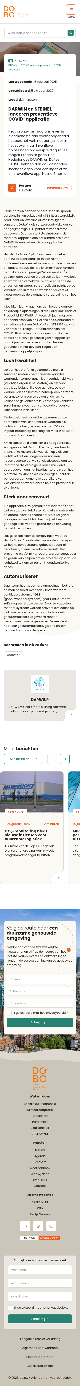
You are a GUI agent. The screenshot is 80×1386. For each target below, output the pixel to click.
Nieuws (22, 60)
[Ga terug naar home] (17, 12)
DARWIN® (26, 190)
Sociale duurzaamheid (40, 1104)
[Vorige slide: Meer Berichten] (52, 759)
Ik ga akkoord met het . (40, 1013)
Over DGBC (40, 1180)
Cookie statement (40, 1366)
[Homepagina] (10, 60)
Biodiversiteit (40, 1128)
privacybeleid (56, 1013)
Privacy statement (40, 1357)
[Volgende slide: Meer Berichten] (65, 759)
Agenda (40, 1156)
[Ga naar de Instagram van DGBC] (38, 1226)
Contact (40, 1186)
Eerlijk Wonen (40, 1214)
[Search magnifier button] (71, 33)
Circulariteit (40, 1116)
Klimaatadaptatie (40, 1110)
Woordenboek (39, 1168)
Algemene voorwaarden (40, 1348)
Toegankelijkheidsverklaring (40, 1339)
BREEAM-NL (40, 1134)
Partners (39, 1162)
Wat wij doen (40, 1174)
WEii (40, 1208)
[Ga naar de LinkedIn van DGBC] (25, 1226)
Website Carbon (49, 1237)
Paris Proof (40, 1122)
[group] (58, 759)
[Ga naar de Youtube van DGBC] (51, 1226)
